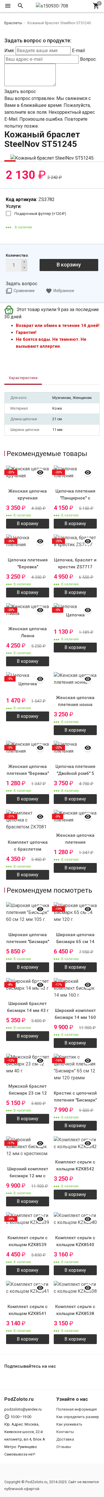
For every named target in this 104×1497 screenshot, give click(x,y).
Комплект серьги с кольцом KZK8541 (28, 1310)
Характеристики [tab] (23, 378)
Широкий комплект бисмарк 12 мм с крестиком (27, 1175)
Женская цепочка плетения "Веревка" (28, 770)
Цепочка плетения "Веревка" (28, 563)
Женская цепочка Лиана (27, 632)
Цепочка (75, 615)
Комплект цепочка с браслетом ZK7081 (28, 849)
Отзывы (63, 1447)
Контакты (65, 1432)
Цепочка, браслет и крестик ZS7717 (75, 563)
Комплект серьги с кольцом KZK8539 (28, 1241)
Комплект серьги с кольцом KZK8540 (75, 1241)
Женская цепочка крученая (27, 495)
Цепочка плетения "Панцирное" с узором (75, 498)
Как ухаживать (69, 1424)
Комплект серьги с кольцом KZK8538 (75, 1310)
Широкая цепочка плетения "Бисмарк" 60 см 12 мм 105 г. (27, 941)
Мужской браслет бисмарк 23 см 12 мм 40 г (27, 1093)
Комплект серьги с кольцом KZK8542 (75, 1165)
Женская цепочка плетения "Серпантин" (75, 842)
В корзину (69, 265)
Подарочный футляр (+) (40, 213)
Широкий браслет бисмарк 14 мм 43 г (28, 1007)
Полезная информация (76, 1409)
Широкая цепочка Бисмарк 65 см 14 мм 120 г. (75, 941)
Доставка (65, 1439)
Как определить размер (77, 1417)
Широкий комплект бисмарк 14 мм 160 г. (75, 1017)
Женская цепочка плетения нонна (75, 701)
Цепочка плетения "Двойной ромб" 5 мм (75, 773)
